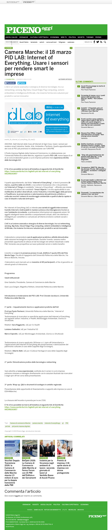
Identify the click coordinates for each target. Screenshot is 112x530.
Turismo (90, 37)
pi (63, 423)
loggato (17, 496)
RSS (101, 42)
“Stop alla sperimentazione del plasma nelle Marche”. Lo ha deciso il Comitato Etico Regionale (92, 157)
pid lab (7, 426)
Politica (72, 37)
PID (67, 423)
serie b (42, 42)
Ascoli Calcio (11, 37)
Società (81, 37)
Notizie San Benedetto (52, 510)
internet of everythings (52, 423)
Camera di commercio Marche (20, 423)
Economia (54, 37)
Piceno (98, 37)
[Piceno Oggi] (29, 34)
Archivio (80, 510)
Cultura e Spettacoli (39, 37)
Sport (8, 43)
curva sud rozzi (51, 42)
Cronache (23, 37)
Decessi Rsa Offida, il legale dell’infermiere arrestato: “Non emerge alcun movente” (92, 134)
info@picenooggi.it (23, 519)
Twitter (97, 42)
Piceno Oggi (29, 2)
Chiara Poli (10, 79)
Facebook (94, 42)
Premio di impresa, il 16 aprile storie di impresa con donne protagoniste (64, 466)
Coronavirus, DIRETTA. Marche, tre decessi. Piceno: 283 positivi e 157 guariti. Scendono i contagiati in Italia (93, 170)
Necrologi (72, 510)
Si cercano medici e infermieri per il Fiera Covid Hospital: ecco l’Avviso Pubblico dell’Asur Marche (93, 181)
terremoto (34, 42)
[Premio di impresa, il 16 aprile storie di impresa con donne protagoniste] (64, 456)
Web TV (64, 37)
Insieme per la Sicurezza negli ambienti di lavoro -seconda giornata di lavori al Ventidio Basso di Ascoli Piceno (47, 469)
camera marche (37, 423)
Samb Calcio (38, 510)
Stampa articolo (66, 79)
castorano (70, 42)
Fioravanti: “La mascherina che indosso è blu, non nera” (92, 193)
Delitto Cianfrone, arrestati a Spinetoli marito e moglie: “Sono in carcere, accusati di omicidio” (93, 145)
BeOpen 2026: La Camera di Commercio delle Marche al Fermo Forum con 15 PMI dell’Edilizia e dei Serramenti (29, 469)
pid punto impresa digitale (21, 426)
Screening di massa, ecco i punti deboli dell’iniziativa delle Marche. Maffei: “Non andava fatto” (93, 98)
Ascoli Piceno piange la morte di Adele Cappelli (93, 87)
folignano (62, 42)
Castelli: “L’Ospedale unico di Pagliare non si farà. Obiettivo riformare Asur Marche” (92, 109)
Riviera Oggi (13, 2)
